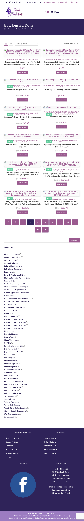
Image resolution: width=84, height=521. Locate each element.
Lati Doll (61, 199)
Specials (9, 446)
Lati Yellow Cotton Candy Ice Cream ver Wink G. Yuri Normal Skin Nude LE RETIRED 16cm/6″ (61, 203)
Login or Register (51, 438)
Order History (50, 442)
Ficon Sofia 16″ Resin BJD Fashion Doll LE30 (61, 89)
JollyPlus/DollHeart (23, 170)
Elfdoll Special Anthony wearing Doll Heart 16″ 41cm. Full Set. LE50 (61, 146)
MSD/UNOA (61, 142)
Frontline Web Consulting (65, 518)
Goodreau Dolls (22, 87)
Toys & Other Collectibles (30, 59)
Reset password (50, 450)
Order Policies (12, 442)
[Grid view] (6, 44)
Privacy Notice (12, 453)
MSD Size (71, 114)
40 (38, 230)
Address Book (50, 446)
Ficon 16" (72, 85)
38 (68, 222)
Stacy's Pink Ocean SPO (69, 170)
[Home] (5, 29)
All (78, 44)
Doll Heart (69, 140)
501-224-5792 (49, 2)
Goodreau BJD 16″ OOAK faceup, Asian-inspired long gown (22, 146)
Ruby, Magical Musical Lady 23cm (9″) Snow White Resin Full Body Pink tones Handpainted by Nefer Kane (22, 203)
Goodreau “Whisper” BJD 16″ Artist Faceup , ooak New (22, 118)
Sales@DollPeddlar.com (67, 2)
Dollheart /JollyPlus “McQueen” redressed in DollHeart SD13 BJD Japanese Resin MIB (22, 174)
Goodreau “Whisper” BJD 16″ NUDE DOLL (22, 89)
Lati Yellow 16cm (70, 199)
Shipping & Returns (14, 438)
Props (20, 59)
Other (29, 87)
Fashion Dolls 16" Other (62, 85)
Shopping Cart (50, 453)
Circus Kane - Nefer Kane (28, 199)
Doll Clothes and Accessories (60, 112)
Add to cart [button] (22, 72)
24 (74, 44)
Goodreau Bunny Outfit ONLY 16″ (61, 117)
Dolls (74, 140)
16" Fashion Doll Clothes (51, 111)
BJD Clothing (75, 111)
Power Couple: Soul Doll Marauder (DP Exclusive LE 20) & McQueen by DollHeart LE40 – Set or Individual (61, 175)
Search (74, 240)
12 (71, 44)
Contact (9, 457)
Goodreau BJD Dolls (32, 113)
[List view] (11, 44)
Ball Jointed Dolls (12, 59)
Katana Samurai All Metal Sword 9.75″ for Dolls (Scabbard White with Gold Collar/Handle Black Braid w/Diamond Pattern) (61, 63)
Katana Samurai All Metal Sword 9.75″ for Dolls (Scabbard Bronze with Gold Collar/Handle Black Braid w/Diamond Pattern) (22, 63)
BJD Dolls (27, 85)
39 (75, 222)
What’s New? (11, 450)
